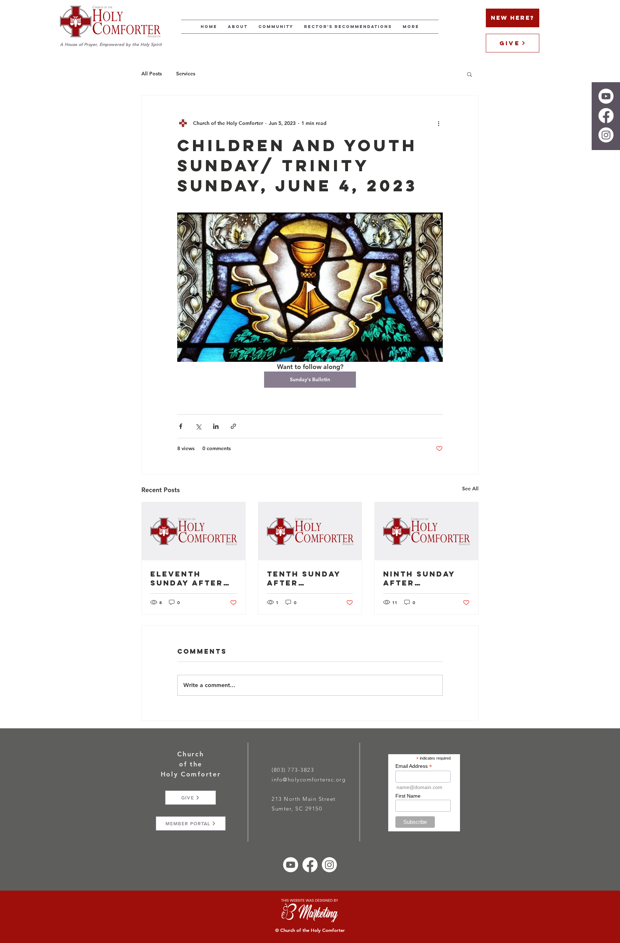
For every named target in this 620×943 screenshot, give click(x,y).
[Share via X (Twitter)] (198, 426)
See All (470, 488)
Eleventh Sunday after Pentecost (186, 578)
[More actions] (438, 123)
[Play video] (310, 287)
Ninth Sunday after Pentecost (419, 578)
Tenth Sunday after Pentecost (304, 578)
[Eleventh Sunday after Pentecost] (193, 531)
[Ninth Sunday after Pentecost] (426, 531)
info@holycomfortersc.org (309, 779)
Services (185, 73)
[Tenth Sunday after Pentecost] (310, 531)
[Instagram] (606, 135)
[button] (469, 74)
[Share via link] (233, 426)
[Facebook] (606, 115)
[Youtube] (606, 96)
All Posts (151, 73)
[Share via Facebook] (180, 426)
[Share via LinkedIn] (215, 426)
